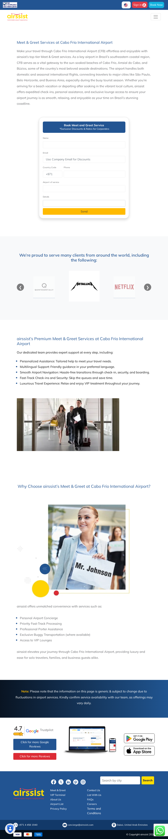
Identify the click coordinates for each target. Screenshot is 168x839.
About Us (55, 799)
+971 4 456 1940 (27, 825)
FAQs (90, 799)
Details (46, 196)
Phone (67, 167)
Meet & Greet (58, 790)
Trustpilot (46, 730)
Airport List (56, 804)
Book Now (156, 4)
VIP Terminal (57, 795)
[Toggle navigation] (156, 16)
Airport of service (51, 182)
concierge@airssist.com (80, 825)
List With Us (94, 795)
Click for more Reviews (35, 756)
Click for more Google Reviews (35, 744)
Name (45, 138)
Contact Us (93, 790)
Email (45, 153)
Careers (92, 804)
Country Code (49, 167)
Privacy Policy (58, 808)
